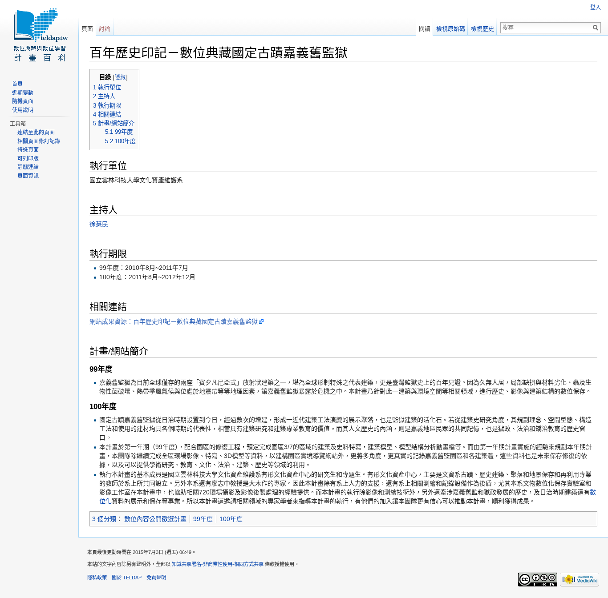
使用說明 (22, 110)
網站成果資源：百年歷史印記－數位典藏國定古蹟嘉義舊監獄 (173, 321)
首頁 (17, 84)
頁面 (87, 28)
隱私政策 (97, 577)
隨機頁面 (22, 101)
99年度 (203, 518)
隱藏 (120, 77)
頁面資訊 (28, 176)
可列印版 (28, 159)
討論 (104, 28)
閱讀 (424, 28)
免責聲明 (156, 577)
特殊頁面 (28, 150)
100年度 (231, 518)
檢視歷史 (482, 28)
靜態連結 (28, 167)
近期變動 (22, 93)
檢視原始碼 (450, 28)
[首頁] (39, 35)
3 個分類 (104, 518)
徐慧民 (98, 224)
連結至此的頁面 (36, 132)
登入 (595, 7)
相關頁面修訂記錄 (38, 141)
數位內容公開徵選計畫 (155, 518)
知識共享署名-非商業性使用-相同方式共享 (217, 564)
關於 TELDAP (127, 577)
